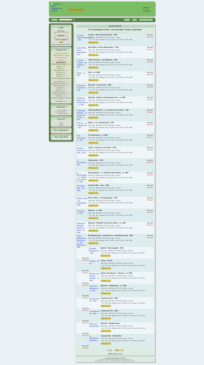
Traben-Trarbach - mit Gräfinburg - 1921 (102, 60)
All (89, 30)
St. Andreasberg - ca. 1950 (98, 135)
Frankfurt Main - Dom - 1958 (98, 185)
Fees (61, 122)
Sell (134, 20)
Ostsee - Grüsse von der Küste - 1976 (102, 147)
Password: (61, 35)
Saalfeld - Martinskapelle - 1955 (111, 248)
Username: (61, 31)
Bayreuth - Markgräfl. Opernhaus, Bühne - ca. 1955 (107, 223)
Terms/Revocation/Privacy (112, 358)
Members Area (146, 20)
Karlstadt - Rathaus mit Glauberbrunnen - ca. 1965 (106, 97)
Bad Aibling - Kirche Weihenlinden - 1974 (103, 47)
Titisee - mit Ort (106, 260)
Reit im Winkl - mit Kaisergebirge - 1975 (102, 198)
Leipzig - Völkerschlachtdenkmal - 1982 (102, 35)
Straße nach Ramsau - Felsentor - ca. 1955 (116, 273)
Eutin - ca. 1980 (94, 72)
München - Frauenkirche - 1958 (99, 85)
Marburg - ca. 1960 (95, 210)
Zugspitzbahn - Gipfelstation (111, 336)
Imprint (123, 358)
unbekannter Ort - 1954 (109, 298)
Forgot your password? (58, 44)
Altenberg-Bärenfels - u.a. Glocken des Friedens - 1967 (108, 110)
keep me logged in (61, 39)
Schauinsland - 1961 (95, 160)
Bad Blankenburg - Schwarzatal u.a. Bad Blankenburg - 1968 (110, 235)
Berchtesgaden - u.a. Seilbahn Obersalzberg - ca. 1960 (108, 173)
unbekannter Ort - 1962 (109, 311)
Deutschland (137, 30)
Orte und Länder (61, 57)
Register (68, 44)
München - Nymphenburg (110, 323)
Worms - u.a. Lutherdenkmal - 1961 (101, 122)
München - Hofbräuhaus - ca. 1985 (113, 285)
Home (54, 20)
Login (127, 20)
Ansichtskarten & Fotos (61, 55)
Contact (61, 124)
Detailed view (93, 42)
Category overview (61, 53)
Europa (61, 60)
